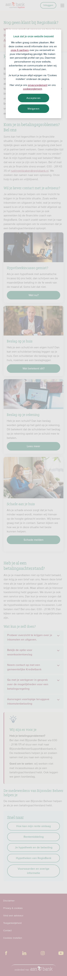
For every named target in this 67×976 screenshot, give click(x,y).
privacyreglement (37, 85)
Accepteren (33, 98)
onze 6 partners (20, 50)
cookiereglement (32, 88)
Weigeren (33, 108)
